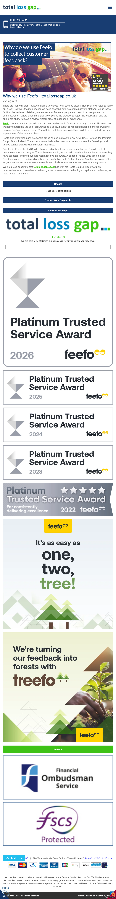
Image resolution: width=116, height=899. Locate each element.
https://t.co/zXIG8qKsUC (73, 858)
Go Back (58, 749)
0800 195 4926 (19, 19)
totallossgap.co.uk (44, 167)
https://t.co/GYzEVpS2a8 (96, 858)
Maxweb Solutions (104, 895)
